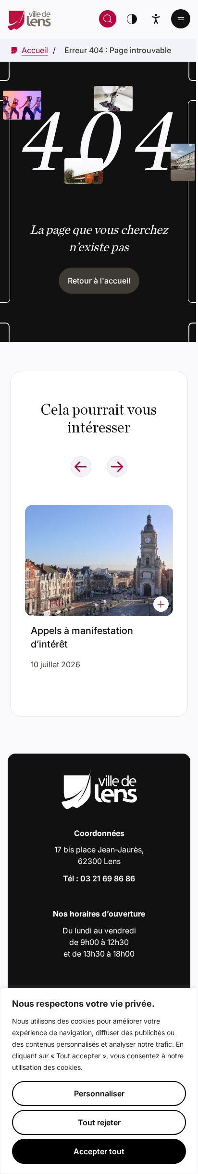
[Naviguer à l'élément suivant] (117, 466)
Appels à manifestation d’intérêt (82, 637)
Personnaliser (99, 1093)
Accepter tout (99, 1151)
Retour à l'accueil (99, 280)
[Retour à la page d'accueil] (42, 18)
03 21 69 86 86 (107, 878)
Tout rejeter (99, 1122)
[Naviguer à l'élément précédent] (81, 466)
